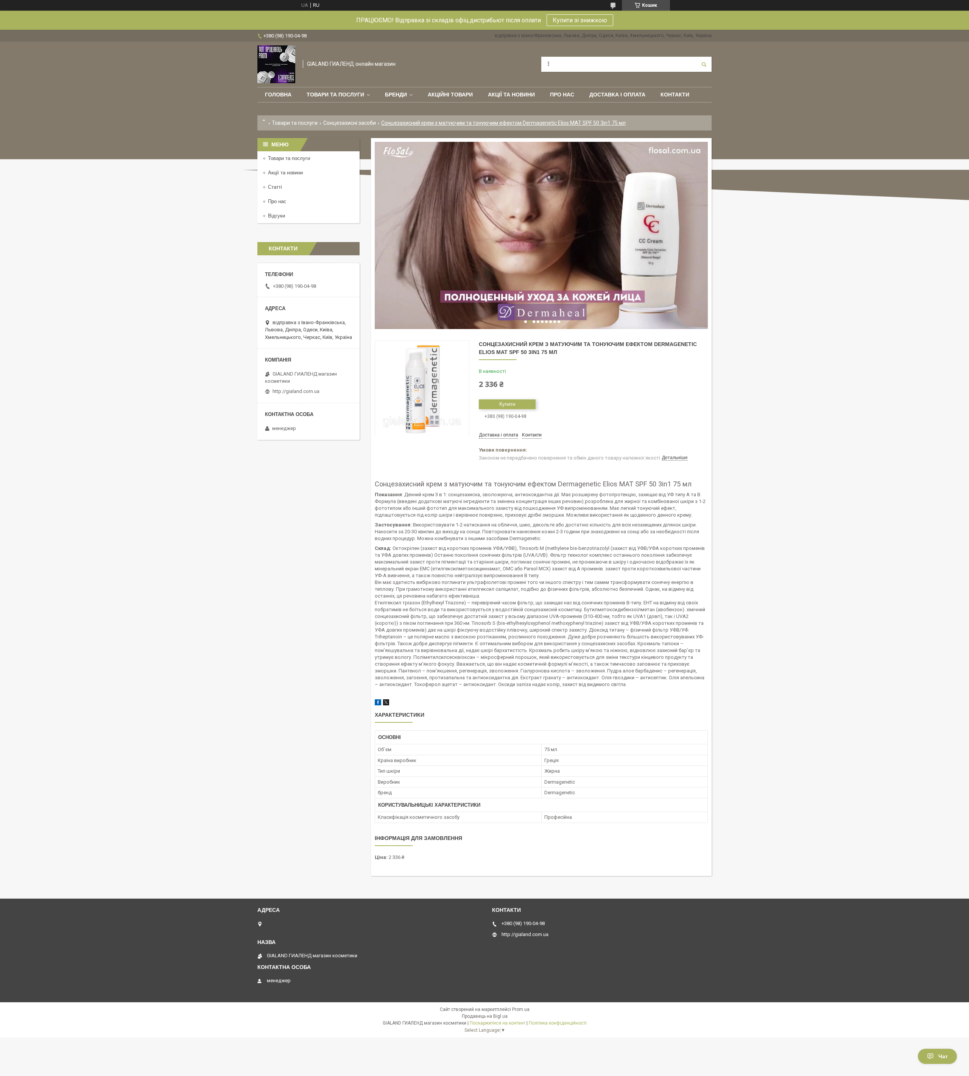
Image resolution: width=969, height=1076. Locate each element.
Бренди (396, 95)
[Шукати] (704, 64)
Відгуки (276, 216)
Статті (275, 187)
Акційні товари (450, 95)
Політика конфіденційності (558, 1023)
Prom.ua (521, 1009)
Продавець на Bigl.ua (485, 1016)
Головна (278, 95)
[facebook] (378, 703)
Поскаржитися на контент (497, 1023)
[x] (386, 703)
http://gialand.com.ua (296, 391)
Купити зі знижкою (580, 20)
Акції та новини (511, 95)
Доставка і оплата (617, 95)
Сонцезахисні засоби (349, 123)
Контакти (675, 95)
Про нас (562, 95)
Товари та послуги (335, 95)
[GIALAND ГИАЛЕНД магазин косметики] (276, 64)
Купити (507, 404)
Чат (943, 1056)
